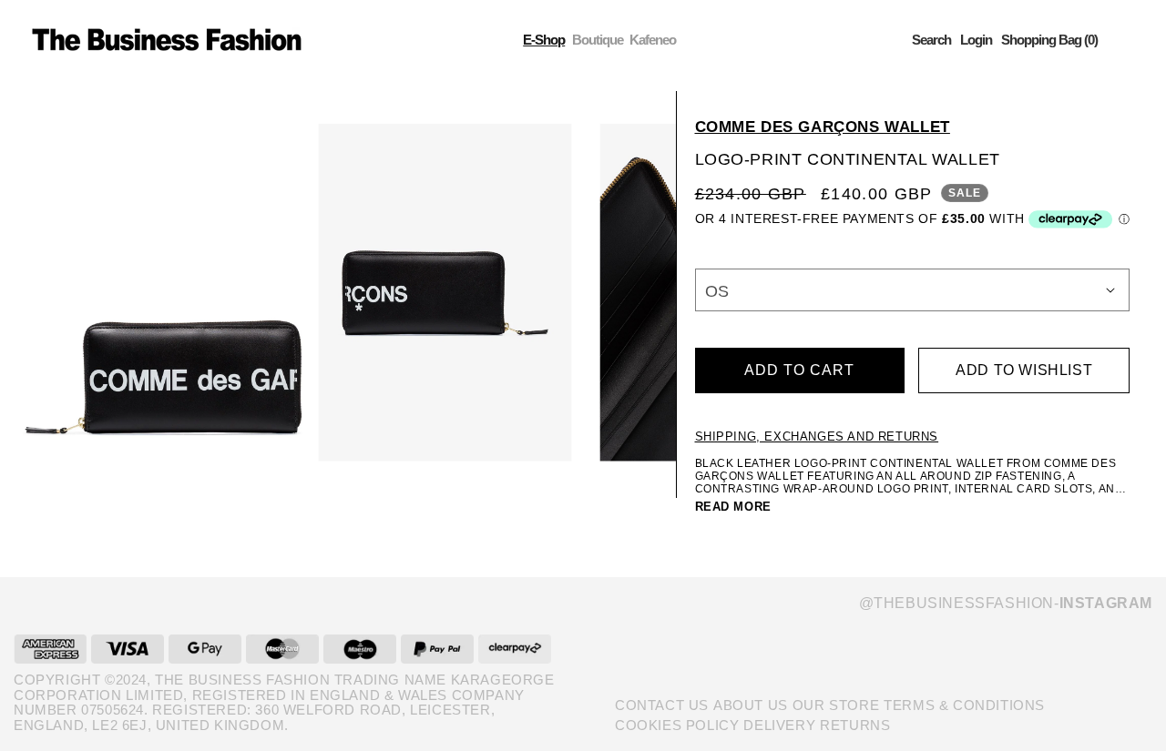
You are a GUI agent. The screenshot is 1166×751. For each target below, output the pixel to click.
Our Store (836, 705)
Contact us (662, 705)
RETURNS (855, 725)
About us (750, 705)
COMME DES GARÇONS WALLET (822, 127)
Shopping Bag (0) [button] (1049, 39)
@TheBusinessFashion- (1005, 603)
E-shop (544, 39)
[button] (931, 39)
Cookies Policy (677, 725)
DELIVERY (779, 725)
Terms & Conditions (964, 705)
